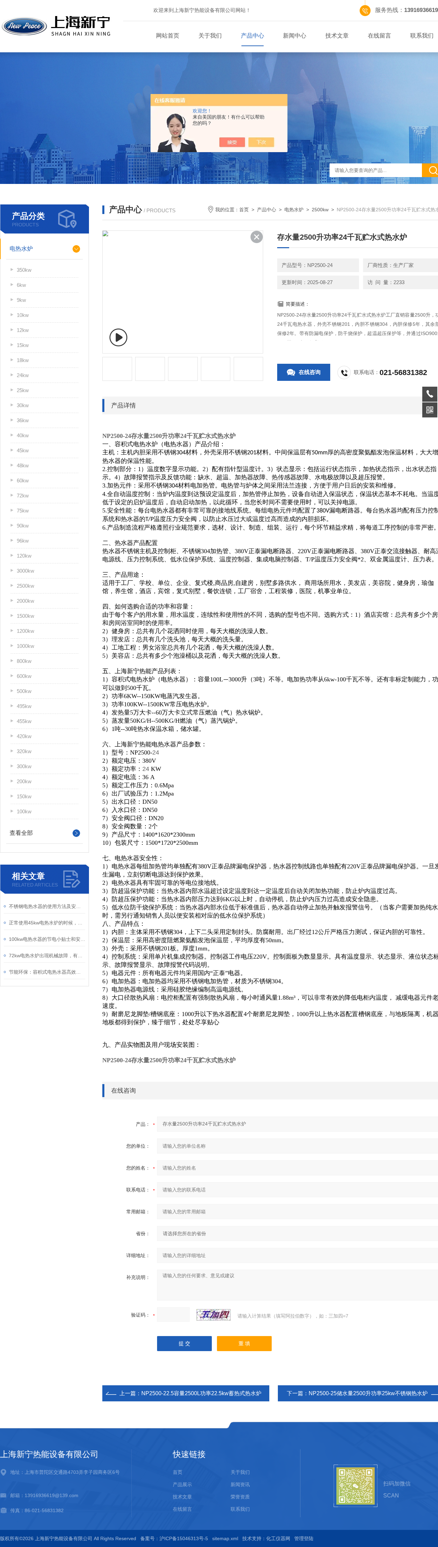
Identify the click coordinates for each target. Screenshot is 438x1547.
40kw (23, 435)
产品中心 (252, 35)
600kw (24, 676)
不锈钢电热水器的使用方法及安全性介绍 (47, 906)
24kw (23, 375)
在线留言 (379, 35)
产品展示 (182, 1484)
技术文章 (337, 35)
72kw (23, 495)
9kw (21, 300)
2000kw (25, 601)
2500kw (25, 586)
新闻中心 (294, 35)
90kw (23, 526)
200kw (24, 781)
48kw (23, 465)
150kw (24, 796)
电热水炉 (21, 248)
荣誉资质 (240, 1496)
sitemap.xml (225, 1538)
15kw (23, 345)
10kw (23, 315)
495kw (24, 706)
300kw (24, 766)
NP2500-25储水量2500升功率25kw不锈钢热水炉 (368, 1393)
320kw (24, 751)
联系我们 (240, 1509)
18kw (23, 360)
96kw (23, 541)
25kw (23, 390)
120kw (24, 556)
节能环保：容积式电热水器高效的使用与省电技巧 (47, 972)
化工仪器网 (278, 1538)
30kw (23, 405)
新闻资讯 (240, 1484)
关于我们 (210, 35)
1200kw (25, 631)
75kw (23, 511)
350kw (24, 270)
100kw (24, 811)
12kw (23, 330)
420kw (24, 736)
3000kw (25, 571)
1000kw (25, 646)
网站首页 (167, 35)
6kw (21, 285)
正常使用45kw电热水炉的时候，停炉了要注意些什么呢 (47, 922)
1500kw (25, 616)
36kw (23, 420)
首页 (244, 209)
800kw (24, 661)
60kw (23, 480)
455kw (24, 721)
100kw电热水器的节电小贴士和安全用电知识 (47, 939)
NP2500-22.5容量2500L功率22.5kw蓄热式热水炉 (201, 1393)
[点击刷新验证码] (213, 1315)
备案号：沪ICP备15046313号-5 (174, 1538)
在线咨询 (310, 372)
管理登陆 (303, 1538)
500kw (24, 691)
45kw (23, 450)
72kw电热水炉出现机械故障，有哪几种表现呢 (47, 955)
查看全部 (21, 833)
